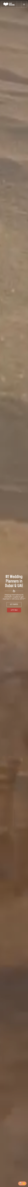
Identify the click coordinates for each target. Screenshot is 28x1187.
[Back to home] (9, 4)
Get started (14, 604)
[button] (24, 4)
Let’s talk (14, 610)
